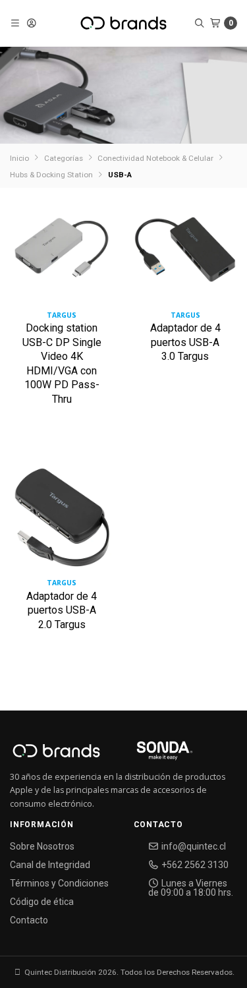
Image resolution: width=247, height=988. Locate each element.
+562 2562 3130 (194, 864)
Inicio (19, 158)
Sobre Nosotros (42, 846)
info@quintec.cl (192, 846)
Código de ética (42, 901)
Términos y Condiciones (59, 883)
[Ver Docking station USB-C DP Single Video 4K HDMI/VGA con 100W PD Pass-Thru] (62, 255)
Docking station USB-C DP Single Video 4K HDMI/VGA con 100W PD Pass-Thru (61, 363)
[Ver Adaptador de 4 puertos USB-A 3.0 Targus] (186, 255)
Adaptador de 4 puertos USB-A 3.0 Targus (185, 342)
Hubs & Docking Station (51, 174)
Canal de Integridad (50, 864)
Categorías (63, 158)
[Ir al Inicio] (123, 23)
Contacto (29, 920)
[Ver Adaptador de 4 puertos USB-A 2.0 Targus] (62, 523)
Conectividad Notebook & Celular (155, 158)
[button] (15, 23)
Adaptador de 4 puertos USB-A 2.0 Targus (61, 610)
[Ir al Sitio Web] (149, 754)
